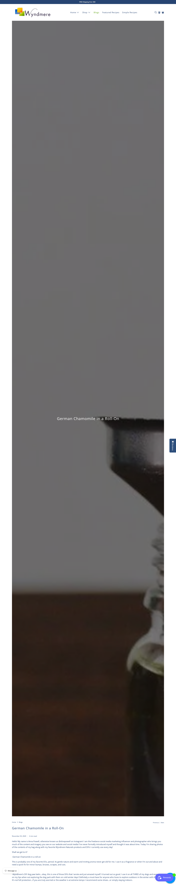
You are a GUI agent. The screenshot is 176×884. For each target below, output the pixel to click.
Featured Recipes (110, 12)
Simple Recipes (129, 12)
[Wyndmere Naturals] (32, 12)
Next (162, 822)
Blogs (96, 12)
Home (73, 12)
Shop (84, 12)
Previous (156, 822)
